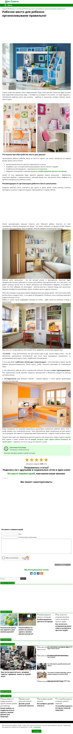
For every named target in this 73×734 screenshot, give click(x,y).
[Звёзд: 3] (36, 460)
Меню (10, 5)
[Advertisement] (16, 31)
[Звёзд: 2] (31, 460)
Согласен (36, 731)
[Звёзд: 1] (27, 460)
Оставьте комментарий (21, 473)
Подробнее (37, 727)
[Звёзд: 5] (46, 460)
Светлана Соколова (18, 447)
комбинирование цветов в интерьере (52, 171)
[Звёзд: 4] (41, 460)
